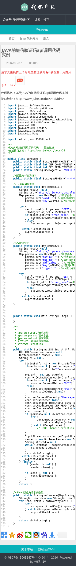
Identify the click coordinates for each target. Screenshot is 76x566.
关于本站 (27, 549)
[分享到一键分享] (52, 535)
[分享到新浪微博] (20, 535)
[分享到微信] (28, 535)
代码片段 (38, 7)
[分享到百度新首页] (44, 535)
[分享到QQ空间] (12, 535)
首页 (12, 38)
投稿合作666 (46, 549)
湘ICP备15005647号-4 (22, 557)
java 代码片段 (29, 38)
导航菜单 (41, 30)
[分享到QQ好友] (36, 535)
